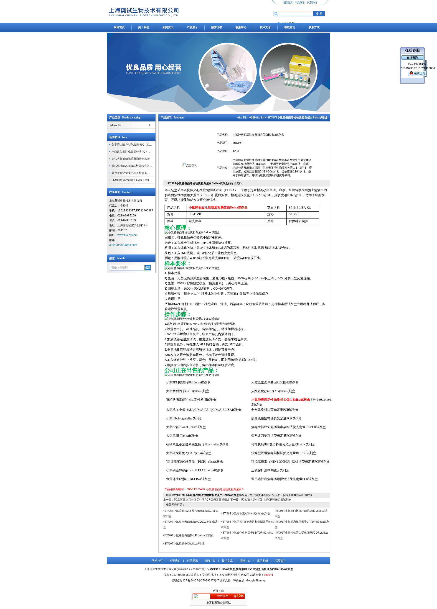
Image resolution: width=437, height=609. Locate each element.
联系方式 (314, 27)
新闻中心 (209, 560)
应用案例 (262, 560)
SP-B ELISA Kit (196, 489)
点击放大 (191, 165)
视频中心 (241, 27)
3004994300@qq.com (123, 245)
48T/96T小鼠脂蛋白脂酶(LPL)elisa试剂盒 (188, 535)
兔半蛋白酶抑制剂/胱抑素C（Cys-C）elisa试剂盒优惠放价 (147, 144)
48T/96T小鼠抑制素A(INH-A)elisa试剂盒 (245, 513)
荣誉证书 (216, 27)
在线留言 (289, 27)
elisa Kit (242, 117)
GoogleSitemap (256, 580)
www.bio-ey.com (127, 235)
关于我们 (143, 27)
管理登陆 (176, 580)
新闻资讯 (168, 27)
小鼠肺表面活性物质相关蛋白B (225, 489)
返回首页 (288, 2)
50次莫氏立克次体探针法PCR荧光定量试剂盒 (202, 499)
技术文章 (265, 27)
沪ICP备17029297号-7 (205, 580)
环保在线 (218, 590)
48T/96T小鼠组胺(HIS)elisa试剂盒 (184, 543)
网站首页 (119, 27)
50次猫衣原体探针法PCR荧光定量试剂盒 (266, 499)
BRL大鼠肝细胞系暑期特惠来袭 (131, 158)
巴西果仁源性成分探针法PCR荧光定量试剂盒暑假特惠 (145, 151)
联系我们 (312, 2)
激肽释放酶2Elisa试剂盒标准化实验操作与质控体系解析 (145, 165)
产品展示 (300, 2)
